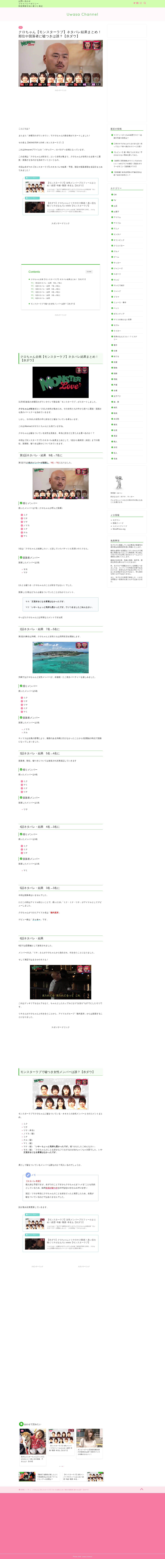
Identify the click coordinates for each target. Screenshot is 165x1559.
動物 (115, 368)
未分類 (116, 419)
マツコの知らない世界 (123, 319)
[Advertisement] (61, 108)
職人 (115, 442)
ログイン (116, 520)
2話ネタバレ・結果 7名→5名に (47, 286)
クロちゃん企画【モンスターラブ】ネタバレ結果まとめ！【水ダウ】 (59, 279)
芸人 (115, 453)
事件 (115, 345)
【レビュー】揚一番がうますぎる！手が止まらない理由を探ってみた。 (128, 153)
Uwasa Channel (82, 14)
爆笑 (115, 424)
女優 (115, 390)
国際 (115, 373)
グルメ (116, 251)
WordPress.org (119, 529)
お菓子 (116, 212)
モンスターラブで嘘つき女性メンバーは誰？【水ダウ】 (53, 304)
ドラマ (116, 297)
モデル (116, 325)
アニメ (116, 229)
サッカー (117, 263)
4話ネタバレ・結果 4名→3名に (47, 292)
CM (115, 195)
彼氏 (115, 407)
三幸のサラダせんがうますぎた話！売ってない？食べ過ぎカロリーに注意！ (128, 145)
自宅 (115, 447)
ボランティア (119, 314)
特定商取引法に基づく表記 (31, 6)
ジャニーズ (118, 268)
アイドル (117, 223)
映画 (115, 413)
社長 (115, 430)
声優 (115, 385)
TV (21, 27)
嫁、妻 (116, 402)
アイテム (117, 217)
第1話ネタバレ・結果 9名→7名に (48, 283)
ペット (116, 308)
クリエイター (119, 246)
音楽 (115, 459)
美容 (115, 436)
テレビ (116, 280)
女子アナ (117, 396)
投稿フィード (118, 523)
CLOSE (89, 271)
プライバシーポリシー (29, 3)
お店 (115, 206)
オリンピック (119, 240)
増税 (115, 379)
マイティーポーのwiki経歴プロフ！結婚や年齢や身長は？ (128, 136)
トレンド (117, 291)
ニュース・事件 (120, 302)
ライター (117, 331)
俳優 (115, 362)
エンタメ (117, 234)
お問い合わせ (25, 1)
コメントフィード (120, 526)
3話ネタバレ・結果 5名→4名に (47, 289)
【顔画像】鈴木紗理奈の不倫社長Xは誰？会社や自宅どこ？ (128, 173)
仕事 (115, 351)
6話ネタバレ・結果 (42, 298)
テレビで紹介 (119, 285)
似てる (116, 356)
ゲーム (116, 257)
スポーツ (117, 274)
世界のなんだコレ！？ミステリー (125, 338)
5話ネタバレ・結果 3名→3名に (47, 295)
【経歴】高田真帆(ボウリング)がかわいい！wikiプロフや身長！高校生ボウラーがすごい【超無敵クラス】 (128, 163)
